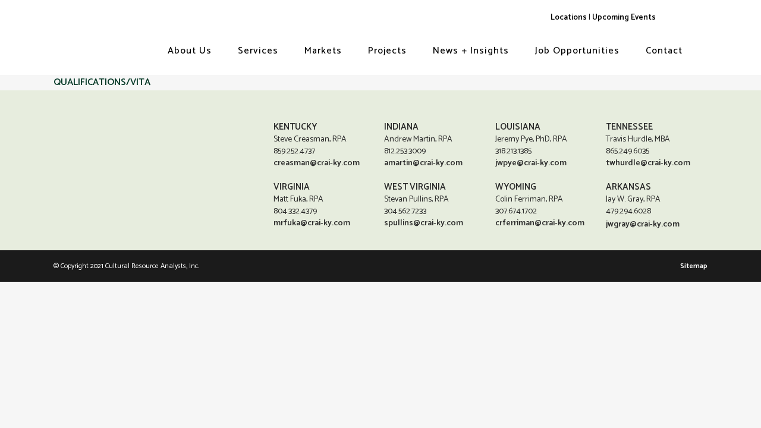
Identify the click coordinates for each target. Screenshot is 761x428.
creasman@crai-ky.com (316, 163)
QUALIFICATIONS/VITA (102, 82)
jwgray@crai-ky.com (643, 224)
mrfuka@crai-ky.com (311, 223)
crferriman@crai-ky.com (539, 223)
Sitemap (693, 266)
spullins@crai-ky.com (423, 223)
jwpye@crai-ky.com (531, 163)
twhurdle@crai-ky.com (648, 163)
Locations (569, 17)
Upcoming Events (624, 17)
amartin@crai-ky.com (423, 163)
